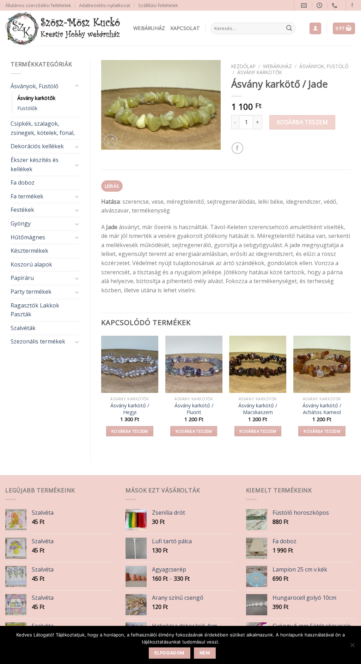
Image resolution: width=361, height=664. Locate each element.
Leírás (112, 186)
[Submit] (289, 29)
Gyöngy (21, 223)
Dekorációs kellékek (37, 146)
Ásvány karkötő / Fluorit (194, 408)
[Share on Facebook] (237, 148)
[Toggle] (77, 86)
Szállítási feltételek (158, 5)
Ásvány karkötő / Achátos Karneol (321, 408)
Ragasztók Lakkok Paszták (35, 309)
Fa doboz (23, 182)
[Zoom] (110, 141)
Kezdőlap (243, 66)
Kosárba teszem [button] (129, 431)
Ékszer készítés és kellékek (35, 164)
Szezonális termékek (38, 341)
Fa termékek (27, 196)
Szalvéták (23, 328)
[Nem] (352, 647)
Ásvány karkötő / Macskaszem (257, 408)
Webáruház (149, 28)
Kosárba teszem (302, 122)
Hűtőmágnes (28, 237)
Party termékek (31, 291)
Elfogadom (169, 653)
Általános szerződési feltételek (38, 5)
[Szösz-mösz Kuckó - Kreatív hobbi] (64, 28)
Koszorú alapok (31, 264)
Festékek (22, 210)
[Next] (350, 392)
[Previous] (101, 392)
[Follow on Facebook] (352, 5)
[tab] (112, 186)
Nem (205, 653)
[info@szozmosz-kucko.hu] (304, 5)
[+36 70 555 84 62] (335, 5)
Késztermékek (29, 251)
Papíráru (22, 278)
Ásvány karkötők (36, 98)
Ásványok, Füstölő (35, 86)
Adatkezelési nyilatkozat (104, 5)
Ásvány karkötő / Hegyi (129, 408)
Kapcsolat (185, 28)
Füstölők (27, 108)
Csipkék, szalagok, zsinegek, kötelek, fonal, (43, 128)
